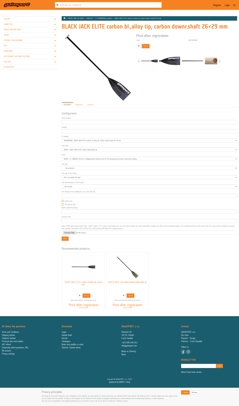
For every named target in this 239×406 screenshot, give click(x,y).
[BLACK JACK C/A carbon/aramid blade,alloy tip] (127, 266)
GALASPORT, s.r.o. (188, 332)
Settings (194, 392)
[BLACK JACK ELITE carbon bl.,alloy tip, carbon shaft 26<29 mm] (83, 266)
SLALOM (7, 19)
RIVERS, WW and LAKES (12, 30)
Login (227, 5)
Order (65, 239)
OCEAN (6, 35)
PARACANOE (8, 51)
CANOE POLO (8, 24)
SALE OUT (7, 62)
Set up (145, 46)
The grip (64, 164)
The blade (65, 146)
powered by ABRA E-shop (119, 382)
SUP (5, 46)
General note (66, 217)
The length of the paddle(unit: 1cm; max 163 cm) (78, 192)
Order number (66, 118)
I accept (185, 392)
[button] (53, 19)
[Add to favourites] (138, 46)
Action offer (9, 67)
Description (67, 105)
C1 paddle (65, 136)
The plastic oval (70, 204)
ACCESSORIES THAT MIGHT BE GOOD (17, 56)
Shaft (63, 155)
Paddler (64, 127)
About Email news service (191, 372)
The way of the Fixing (69, 173)
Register (217, 5)
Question (91, 105)
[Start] (64, 18)
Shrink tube (68, 201)
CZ (234, 5)
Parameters (79, 105)
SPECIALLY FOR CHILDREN (13, 40)
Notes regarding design (70, 208)
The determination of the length (73, 182)
